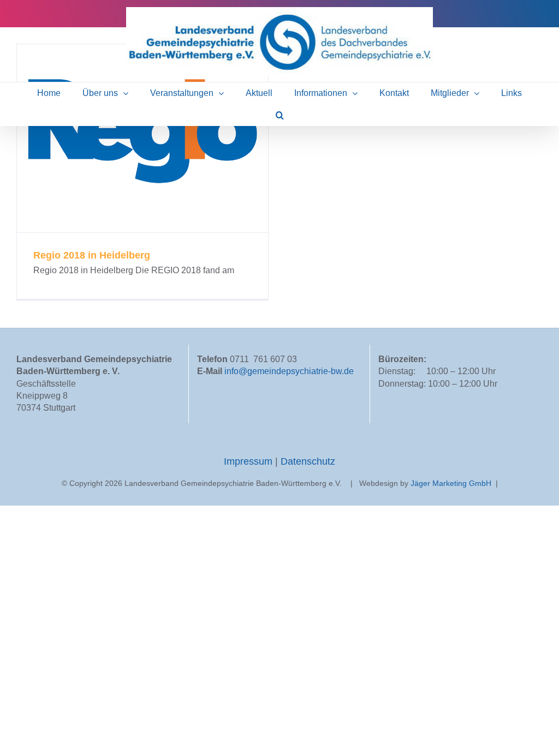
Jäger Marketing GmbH (451, 483)
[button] (280, 115)
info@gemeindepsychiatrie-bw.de (289, 371)
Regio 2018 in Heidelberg (142, 138)
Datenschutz (308, 461)
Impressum (249, 461)
